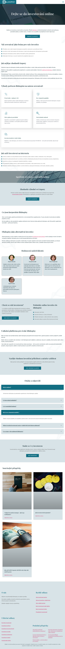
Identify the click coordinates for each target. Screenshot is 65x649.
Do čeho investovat (6, 622)
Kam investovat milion (41, 609)
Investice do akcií (6, 637)
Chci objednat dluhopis (32, 368)
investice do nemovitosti (38, 236)
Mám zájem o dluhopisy (10, 318)
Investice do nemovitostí (8, 628)
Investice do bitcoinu (7, 634)
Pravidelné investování (41, 612)
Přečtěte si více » (8, 517)
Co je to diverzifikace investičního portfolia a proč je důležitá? (55, 636)
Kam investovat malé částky (43, 606)
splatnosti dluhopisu (47, 70)
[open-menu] (63, 2)
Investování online (6, 640)
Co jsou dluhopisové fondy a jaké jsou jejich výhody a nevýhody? (39, 636)
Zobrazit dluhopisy (32, 36)
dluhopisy (34, 30)
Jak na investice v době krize (43, 600)
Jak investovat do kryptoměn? (43, 512)
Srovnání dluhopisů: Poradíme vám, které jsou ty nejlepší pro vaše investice (55, 631)
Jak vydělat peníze (40, 603)
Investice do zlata (6, 631)
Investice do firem (6, 625)
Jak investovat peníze (41, 597)
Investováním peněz (17, 194)
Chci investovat (32, 455)
